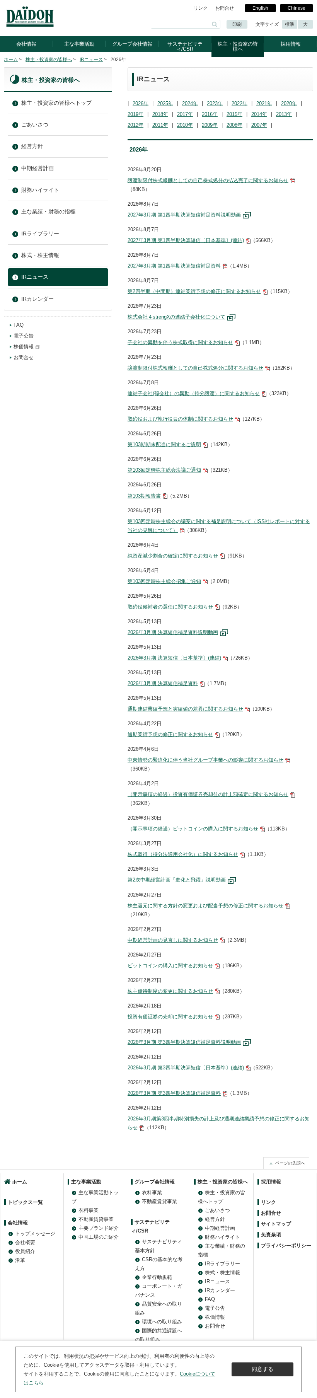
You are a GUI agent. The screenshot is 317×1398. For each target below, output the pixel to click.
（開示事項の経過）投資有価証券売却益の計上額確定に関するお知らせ (208, 794)
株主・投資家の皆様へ (238, 46)
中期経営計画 (37, 168)
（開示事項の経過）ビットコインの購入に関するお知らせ (193, 829)
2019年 (135, 114)
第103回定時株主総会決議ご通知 (164, 470)
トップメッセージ (35, 1233)
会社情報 (26, 44)
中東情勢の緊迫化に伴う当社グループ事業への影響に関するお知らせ (205, 760)
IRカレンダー (37, 299)
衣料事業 (88, 1210)
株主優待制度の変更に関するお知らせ (170, 991)
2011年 (160, 125)
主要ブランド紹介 (98, 1228)
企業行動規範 (157, 1277)
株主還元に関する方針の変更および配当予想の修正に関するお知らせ (205, 906)
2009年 (210, 125)
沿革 (20, 1260)
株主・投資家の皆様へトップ (56, 103)
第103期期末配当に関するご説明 (164, 444)
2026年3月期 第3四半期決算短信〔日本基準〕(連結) (186, 1068)
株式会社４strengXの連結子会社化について (176, 317)
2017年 (185, 114)
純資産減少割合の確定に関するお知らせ (173, 556)
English (260, 8)
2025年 (165, 103)
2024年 (190, 103)
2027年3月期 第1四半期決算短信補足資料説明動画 (184, 215)
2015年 (234, 114)
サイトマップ (276, 1224)
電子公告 (24, 336)
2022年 (239, 103)
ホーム (11, 59)
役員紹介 (25, 1251)
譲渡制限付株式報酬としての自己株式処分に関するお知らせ (195, 368)
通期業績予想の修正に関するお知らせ (170, 734)
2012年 (135, 125)
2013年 (284, 114)
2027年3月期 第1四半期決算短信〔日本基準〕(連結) (186, 240)
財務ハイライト (40, 190)
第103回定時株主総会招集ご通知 (164, 581)
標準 (289, 24)
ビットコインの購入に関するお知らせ (170, 965)
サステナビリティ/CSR (185, 46)
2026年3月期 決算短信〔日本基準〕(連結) (174, 658)
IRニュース (91, 59)
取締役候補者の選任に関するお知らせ (170, 607)
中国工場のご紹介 (98, 1237)
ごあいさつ (34, 124)
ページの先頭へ (290, 1163)
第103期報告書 (144, 496)
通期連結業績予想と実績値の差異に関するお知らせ (185, 709)
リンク (201, 8)
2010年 (185, 125)
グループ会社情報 (132, 44)
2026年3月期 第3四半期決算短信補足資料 (174, 1093)
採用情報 (291, 44)
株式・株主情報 (40, 255)
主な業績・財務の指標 (48, 211)
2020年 (289, 103)
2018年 (160, 114)
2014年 (259, 114)
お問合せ (224, 8)
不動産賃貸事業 (96, 1219)
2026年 (140, 103)
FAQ (19, 325)
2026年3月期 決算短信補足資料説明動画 (173, 632)
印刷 (237, 24)
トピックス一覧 (25, 1202)
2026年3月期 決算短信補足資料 (163, 683)
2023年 (215, 103)
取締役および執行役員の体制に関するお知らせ (180, 419)
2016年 (210, 114)
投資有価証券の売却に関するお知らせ (170, 1017)
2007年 (259, 125)
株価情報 (24, 347)
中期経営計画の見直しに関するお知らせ (173, 940)
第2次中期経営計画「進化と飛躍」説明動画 (177, 880)
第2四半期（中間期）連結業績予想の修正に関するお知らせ (194, 291)
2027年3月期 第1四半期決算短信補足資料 (174, 266)
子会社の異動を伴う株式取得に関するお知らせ (180, 342)
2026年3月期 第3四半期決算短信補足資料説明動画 (184, 1042)
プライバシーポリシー (286, 1245)
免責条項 (271, 1235)
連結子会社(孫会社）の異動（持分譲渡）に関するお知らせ (194, 393)
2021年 (264, 103)
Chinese (296, 8)
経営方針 (32, 146)
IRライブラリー (40, 233)
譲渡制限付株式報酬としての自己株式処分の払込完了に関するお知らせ (208, 180)
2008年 (234, 125)
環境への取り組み (162, 1322)
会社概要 (25, 1242)
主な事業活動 (79, 44)
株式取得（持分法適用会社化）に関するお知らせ (183, 854)
